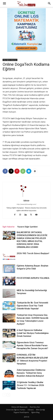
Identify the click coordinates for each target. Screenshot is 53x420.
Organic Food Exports (21, 412)
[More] (35, 171)
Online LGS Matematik (19, 407)
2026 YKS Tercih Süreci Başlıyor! (33, 253)
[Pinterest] (17, 171)
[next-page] (8, 394)
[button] (4, 3)
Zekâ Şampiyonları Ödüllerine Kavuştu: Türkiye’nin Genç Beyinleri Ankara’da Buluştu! (31, 373)
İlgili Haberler (9, 227)
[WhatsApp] (22, 171)
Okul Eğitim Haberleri (10, 60)
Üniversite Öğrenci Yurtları (15, 410)
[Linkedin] (26, 214)
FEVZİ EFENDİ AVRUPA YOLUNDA (33, 278)
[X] (11, 171)
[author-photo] (26, 197)
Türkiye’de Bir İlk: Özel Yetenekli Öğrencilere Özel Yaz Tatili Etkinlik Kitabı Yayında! (32, 305)
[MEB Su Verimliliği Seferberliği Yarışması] (9, 293)
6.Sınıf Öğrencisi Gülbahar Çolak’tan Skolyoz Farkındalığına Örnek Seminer (32, 333)
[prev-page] (4, 394)
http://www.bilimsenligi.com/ (26, 204)
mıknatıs (31, 410)
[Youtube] (37, 214)
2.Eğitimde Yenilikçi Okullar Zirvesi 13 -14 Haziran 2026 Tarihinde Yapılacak (30, 385)
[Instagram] (21, 214)
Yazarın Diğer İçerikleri (27, 227)
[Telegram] (28, 171)
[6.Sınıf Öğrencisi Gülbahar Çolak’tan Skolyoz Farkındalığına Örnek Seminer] (9, 333)
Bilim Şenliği (40, 410)
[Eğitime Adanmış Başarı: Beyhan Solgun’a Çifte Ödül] (9, 268)
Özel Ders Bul (35, 407)
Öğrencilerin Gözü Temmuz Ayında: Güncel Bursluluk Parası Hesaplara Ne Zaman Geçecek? (32, 345)
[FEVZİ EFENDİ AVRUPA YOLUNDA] (9, 281)
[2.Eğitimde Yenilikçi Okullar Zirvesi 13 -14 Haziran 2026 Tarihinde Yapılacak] (9, 385)
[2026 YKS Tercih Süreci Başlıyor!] (9, 256)
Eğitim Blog (35, 412)
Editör (26, 200)
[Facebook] (5, 171)
